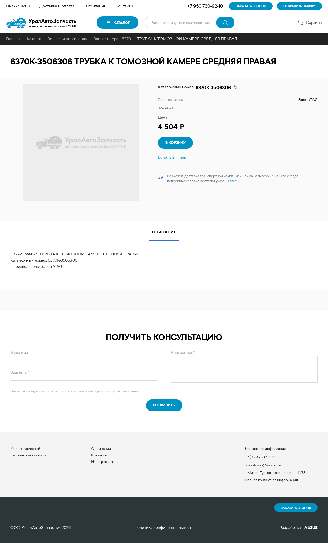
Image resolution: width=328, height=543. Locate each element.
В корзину (175, 142)
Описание (164, 232)
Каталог (122, 23)
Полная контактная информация (271, 480)
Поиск (225, 22)
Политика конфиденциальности (164, 527)
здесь (234, 181)
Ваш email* (20, 372)
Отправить (164, 405)
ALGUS (311, 527)
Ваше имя (19, 352)
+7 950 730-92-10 (205, 6)
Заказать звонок (296, 508)
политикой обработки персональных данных (108, 391)
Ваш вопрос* (183, 352)
